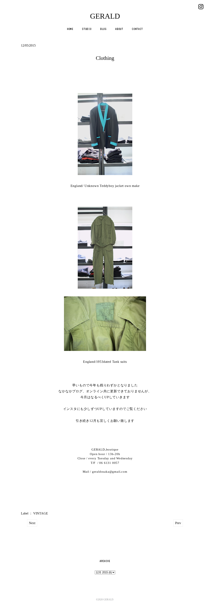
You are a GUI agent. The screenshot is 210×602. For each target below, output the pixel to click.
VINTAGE (40, 513)
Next (32, 523)
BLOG (103, 29)
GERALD (105, 16)
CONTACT (137, 29)
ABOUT (119, 29)
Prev (178, 523)
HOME (70, 29)
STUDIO (86, 29)
